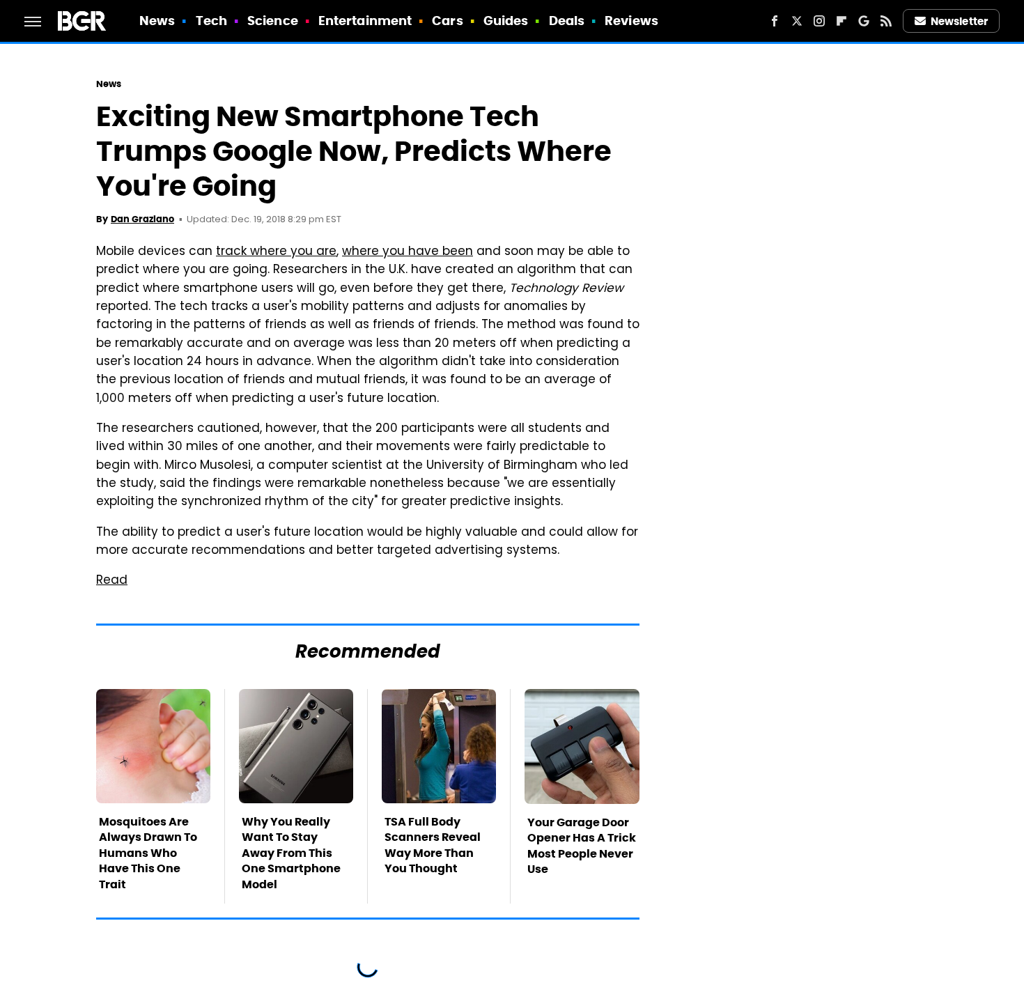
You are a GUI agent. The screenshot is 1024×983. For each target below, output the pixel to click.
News (157, 21)
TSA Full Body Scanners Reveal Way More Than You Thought (433, 845)
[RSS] (886, 20)
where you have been (407, 252)
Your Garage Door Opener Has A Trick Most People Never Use (581, 845)
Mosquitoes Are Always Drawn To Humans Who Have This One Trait (148, 853)
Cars (447, 21)
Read (111, 581)
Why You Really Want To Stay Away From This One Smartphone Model (291, 853)
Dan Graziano (142, 219)
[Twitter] (796, 20)
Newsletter (959, 21)
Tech (211, 21)
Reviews (631, 21)
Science (272, 21)
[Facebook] (774, 20)
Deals (567, 21)
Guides (506, 21)
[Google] (863, 20)
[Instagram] (819, 20)
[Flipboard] (841, 20)
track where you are (276, 252)
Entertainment (365, 21)
